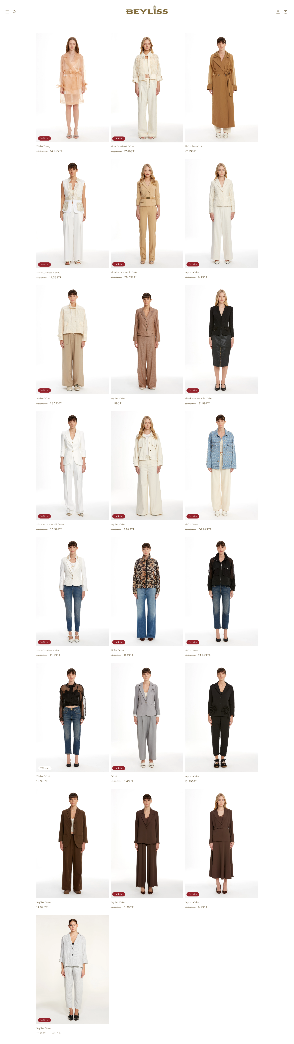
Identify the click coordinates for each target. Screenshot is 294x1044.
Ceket (114, 776)
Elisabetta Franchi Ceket (124, 272)
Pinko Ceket (43, 398)
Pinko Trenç (43, 146)
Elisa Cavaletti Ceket (122, 146)
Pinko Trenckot (193, 146)
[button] (7, 12)
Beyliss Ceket (192, 272)
